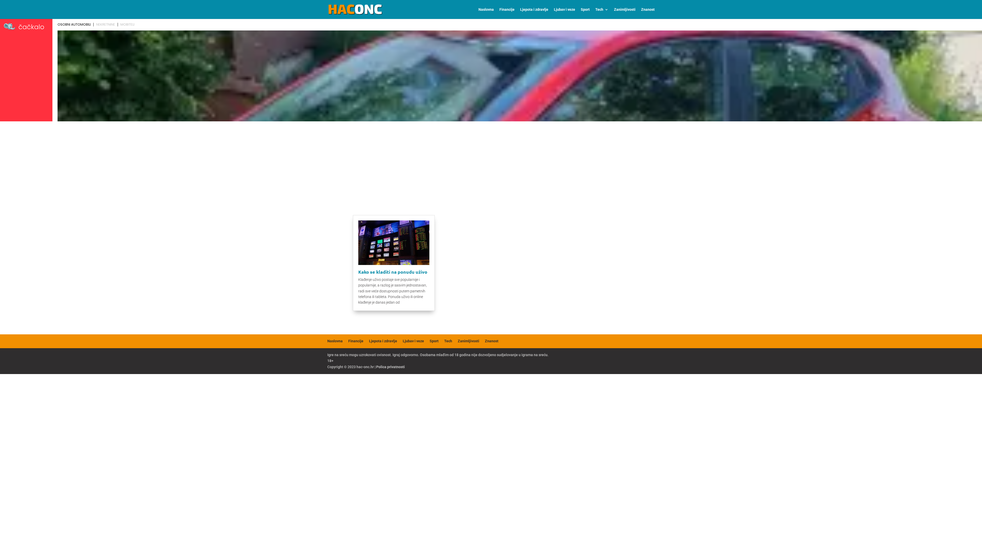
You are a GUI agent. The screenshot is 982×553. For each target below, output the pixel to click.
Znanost (648, 10)
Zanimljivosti (624, 10)
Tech (599, 10)
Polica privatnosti (390, 367)
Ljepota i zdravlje (534, 10)
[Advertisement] (491, 162)
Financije (507, 10)
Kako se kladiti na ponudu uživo (392, 272)
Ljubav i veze (564, 10)
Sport (585, 10)
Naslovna (486, 10)
